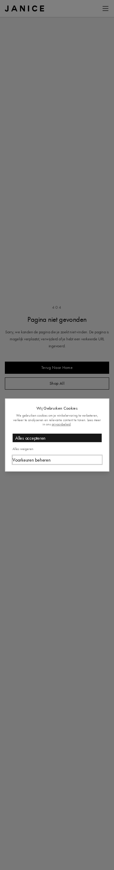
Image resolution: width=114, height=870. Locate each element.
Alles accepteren (30, 438)
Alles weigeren (22, 449)
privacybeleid (61, 424)
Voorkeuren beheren (31, 460)
